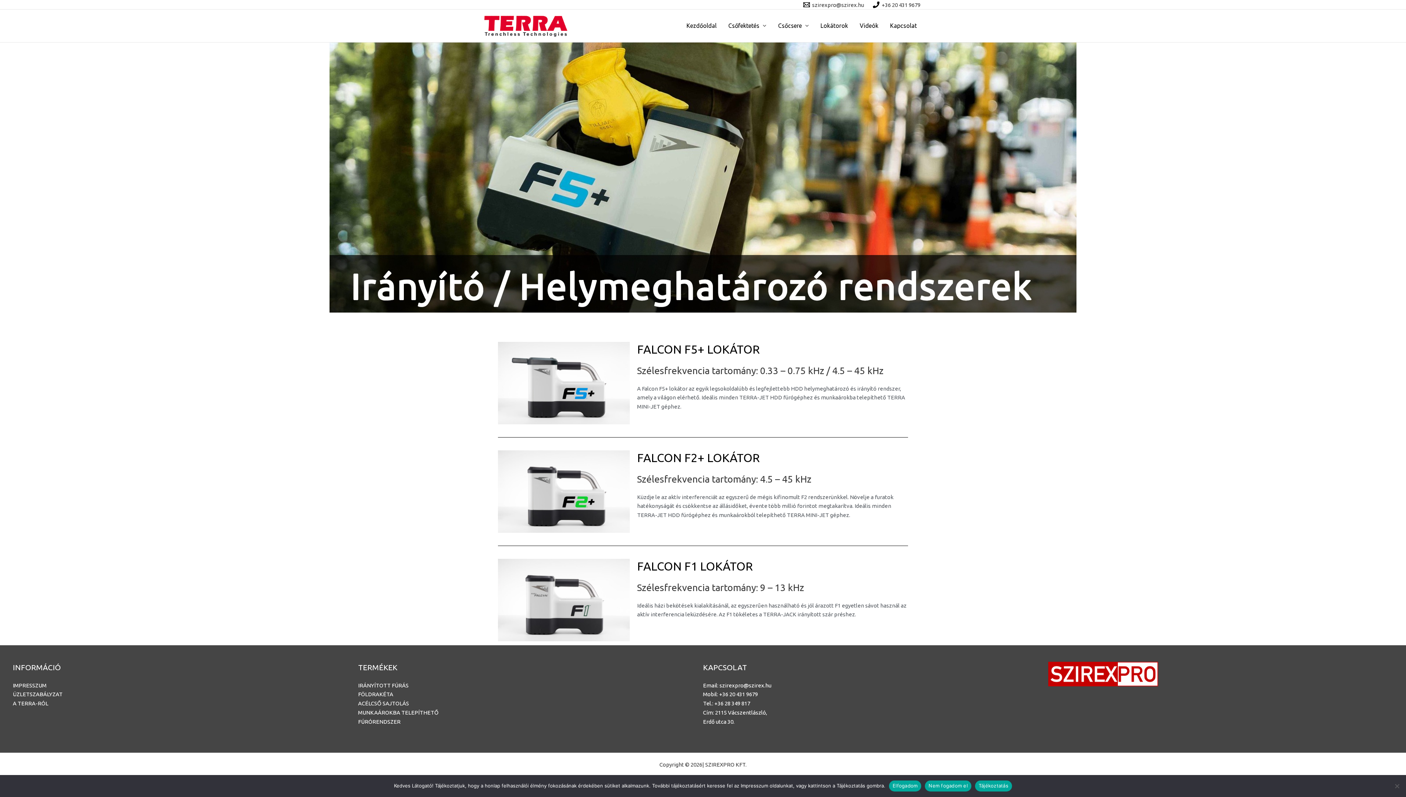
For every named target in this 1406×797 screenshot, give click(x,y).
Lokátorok (834, 25)
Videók (869, 25)
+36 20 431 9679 (738, 694)
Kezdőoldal (702, 25)
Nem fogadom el (948, 786)
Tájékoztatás (993, 786)
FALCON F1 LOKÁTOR (695, 566)
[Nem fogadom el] (1397, 786)
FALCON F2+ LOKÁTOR (698, 457)
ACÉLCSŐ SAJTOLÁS (383, 703)
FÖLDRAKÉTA (375, 694)
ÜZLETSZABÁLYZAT (38, 694)
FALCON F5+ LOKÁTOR (698, 349)
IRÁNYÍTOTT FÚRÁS (383, 685)
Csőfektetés (743, 25)
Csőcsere (790, 25)
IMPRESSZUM (30, 685)
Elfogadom (905, 786)
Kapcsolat (903, 25)
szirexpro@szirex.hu (745, 685)
